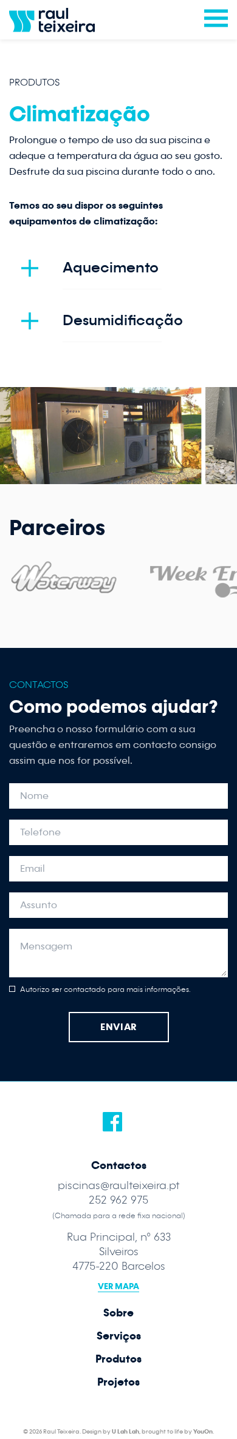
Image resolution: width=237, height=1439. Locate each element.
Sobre (118, 1313)
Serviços (119, 1336)
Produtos (34, 82)
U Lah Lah (125, 1431)
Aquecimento (111, 268)
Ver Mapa (118, 1286)
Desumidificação (123, 320)
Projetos (118, 1382)
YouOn (203, 1431)
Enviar (118, 1027)
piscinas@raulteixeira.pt (119, 1185)
